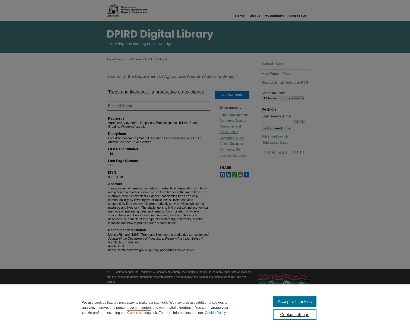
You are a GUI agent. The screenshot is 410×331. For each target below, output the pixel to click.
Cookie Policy (215, 313)
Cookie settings (139, 313)
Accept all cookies (295, 301)
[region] (205, 307)
